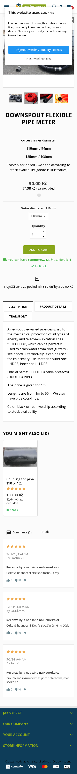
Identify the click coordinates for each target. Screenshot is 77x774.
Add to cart (39, 250)
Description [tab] (18, 307)
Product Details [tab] (53, 306)
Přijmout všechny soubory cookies (39, 50)
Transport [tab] (18, 316)
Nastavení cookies (38, 59)
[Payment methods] (38, 766)
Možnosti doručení (58, 260)
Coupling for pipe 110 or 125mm (20, 481)
